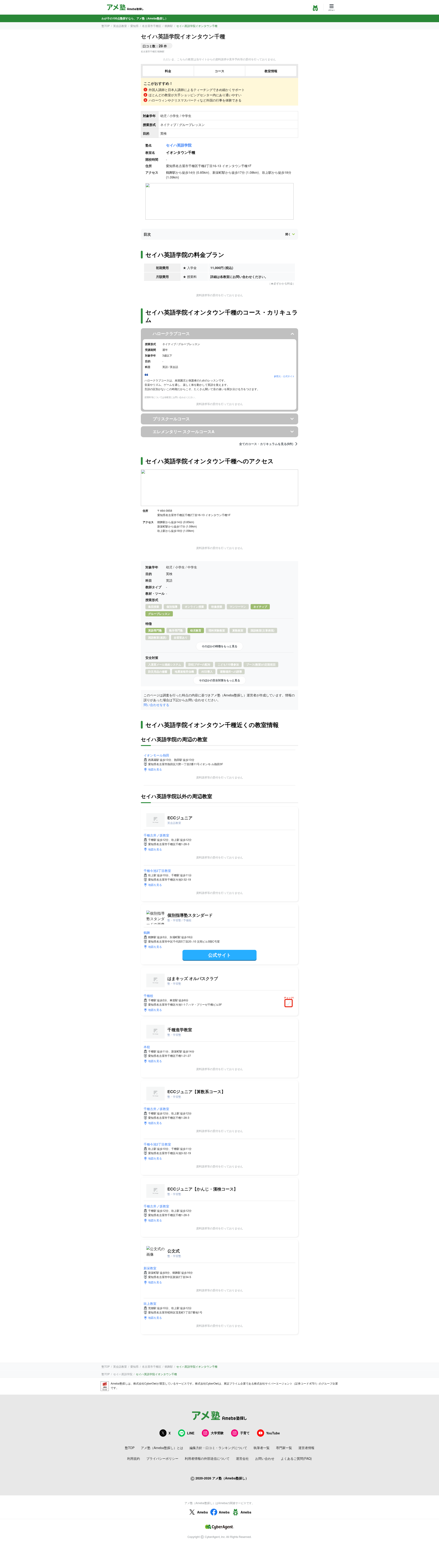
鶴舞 (147, 932)
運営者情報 (306, 1447)
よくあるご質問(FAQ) (296, 1458)
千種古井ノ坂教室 (156, 835)
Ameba (202, 1512)
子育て (245, 1432)
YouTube (273, 1433)
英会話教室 (120, 26)
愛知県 (134, 26)
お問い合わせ (264, 1458)
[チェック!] (289, 1003)
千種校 (148, 995)
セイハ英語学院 (179, 145)
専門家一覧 (284, 1447)
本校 (147, 1046)
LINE (190, 1433)
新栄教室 (150, 1268)
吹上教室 (150, 1303)
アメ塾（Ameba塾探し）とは (162, 1447)
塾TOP (106, 26)
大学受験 (217, 1432)
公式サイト (219, 954)
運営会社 (242, 1458)
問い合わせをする (156, 704)
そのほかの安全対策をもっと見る (219, 680)
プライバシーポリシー (162, 1458)
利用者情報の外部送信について (207, 1458)
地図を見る (155, 769)
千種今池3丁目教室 (157, 870)
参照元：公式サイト (284, 376)
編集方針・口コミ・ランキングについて (218, 1447)
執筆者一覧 (262, 1447)
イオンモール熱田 (156, 755)
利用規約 (133, 1458)
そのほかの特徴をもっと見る (219, 646)
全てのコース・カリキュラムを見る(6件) (266, 444)
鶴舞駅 (169, 26)
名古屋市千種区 (151, 26)
